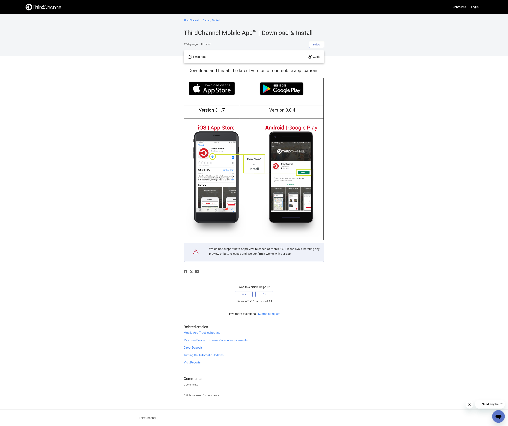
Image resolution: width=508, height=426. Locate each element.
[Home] (43, 7)
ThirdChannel (191, 20)
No (264, 294)
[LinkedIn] (197, 271)
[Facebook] (185, 271)
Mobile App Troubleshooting (202, 332)
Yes (244, 294)
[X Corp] (191, 271)
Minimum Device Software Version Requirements (216, 340)
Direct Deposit (193, 347)
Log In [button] (475, 7)
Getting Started (211, 20)
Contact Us (460, 7)
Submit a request (269, 314)
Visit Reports (192, 362)
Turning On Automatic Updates (204, 355)
